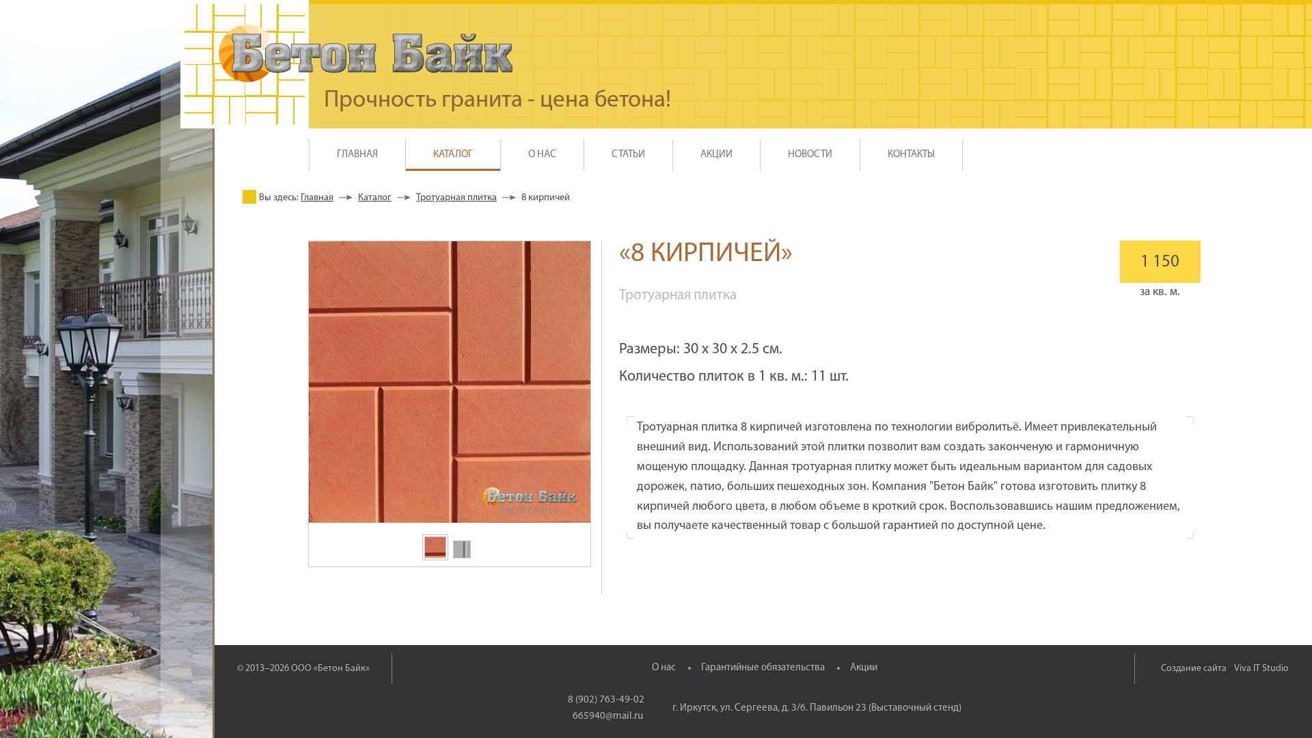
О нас (664, 668)
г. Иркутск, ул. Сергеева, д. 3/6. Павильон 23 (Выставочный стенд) (816, 708)
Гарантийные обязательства (763, 668)
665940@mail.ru (608, 716)
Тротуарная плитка (456, 198)
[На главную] (365, 54)
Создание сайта (1194, 669)
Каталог (375, 198)
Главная (357, 155)
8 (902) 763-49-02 (606, 700)
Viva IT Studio (1261, 669)
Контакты (911, 155)
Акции (863, 668)
